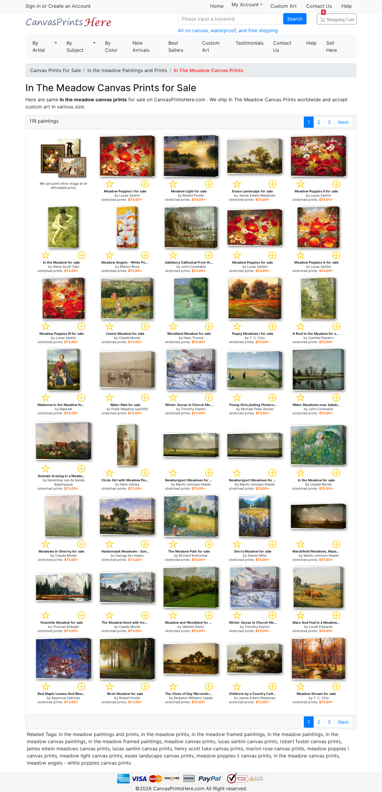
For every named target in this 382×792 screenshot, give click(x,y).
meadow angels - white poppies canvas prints (79, 763)
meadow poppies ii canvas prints (233, 756)
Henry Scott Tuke (66, 266)
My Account (245, 4)
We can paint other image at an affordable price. (63, 185)
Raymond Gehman (66, 698)
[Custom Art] (63, 158)
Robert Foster (193, 195)
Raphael (66, 409)
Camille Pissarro (321, 338)
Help (346, 6)
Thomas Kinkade (66, 627)
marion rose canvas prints (275, 748)
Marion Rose (129, 266)
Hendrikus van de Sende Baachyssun (65, 482)
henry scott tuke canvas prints (209, 748)
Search (295, 19)
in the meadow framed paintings (228, 734)
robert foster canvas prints (310, 741)
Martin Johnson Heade (193, 484)
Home (217, 6)
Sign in (33, 6)
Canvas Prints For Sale (68, 24)
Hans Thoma (193, 338)
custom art (37, 107)
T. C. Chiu (257, 338)
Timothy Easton (193, 409)
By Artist (39, 46)
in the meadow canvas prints (306, 756)
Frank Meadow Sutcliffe (129, 409)
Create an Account (69, 6)
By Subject (75, 46)
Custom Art (283, 6)
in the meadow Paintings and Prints (127, 70)
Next (343, 122)
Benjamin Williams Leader (193, 698)
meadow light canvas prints (91, 756)
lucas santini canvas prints (247, 741)
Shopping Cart (338, 17)
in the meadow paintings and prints (98, 734)
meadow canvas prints (189, 741)
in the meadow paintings (295, 734)
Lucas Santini (129, 195)
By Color (111, 46)
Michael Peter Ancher (257, 409)
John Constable (193, 266)
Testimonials (249, 43)
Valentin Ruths (193, 627)
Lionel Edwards (321, 627)
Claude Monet (129, 338)
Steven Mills (257, 555)
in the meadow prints (165, 734)
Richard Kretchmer (193, 555)
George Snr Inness (129, 555)
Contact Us (319, 6)
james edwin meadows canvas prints (68, 748)
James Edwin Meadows (257, 195)
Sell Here (331, 46)
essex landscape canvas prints (159, 756)
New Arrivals (141, 46)
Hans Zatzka (129, 484)
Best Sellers (175, 46)
